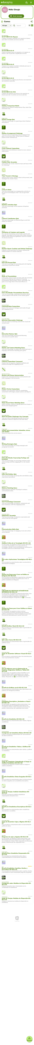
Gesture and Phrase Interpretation (13, 375)
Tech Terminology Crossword (11, 501)
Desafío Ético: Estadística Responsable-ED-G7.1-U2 (16, 854)
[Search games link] (27, 2)
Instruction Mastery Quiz (9, 334)
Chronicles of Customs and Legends (13, 232)
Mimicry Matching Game (9, 488)
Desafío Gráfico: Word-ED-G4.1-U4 (13, 626)
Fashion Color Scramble (9, 162)
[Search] (14, 25)
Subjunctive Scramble (9, 515)
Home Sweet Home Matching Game (13, 402)
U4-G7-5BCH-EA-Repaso (10, 37)
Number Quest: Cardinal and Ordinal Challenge (17, 248)
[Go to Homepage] (7, 2)
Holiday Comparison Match (10, 105)
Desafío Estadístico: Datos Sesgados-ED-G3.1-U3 (17, 777)
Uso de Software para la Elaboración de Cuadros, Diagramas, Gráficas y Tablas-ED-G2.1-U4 (16, 670)
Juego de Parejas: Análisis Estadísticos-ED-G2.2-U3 (15, 792)
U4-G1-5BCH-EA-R (8, 64)
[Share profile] (31, 21)
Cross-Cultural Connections (10, 148)
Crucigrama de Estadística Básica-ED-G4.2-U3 (16, 733)
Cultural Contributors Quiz (10, 218)
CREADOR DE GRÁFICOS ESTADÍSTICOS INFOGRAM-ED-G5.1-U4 (15, 591)
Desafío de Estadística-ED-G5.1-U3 (13, 719)
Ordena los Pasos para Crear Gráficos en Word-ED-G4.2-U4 (17, 609)
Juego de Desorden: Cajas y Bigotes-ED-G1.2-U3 (16, 822)
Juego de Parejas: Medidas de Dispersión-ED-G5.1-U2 (16, 899)
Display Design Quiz (8, 119)
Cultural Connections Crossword (12, 361)
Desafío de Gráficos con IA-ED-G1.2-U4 (14, 687)
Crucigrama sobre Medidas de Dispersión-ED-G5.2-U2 (16, 884)
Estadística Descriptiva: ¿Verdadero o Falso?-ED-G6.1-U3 (16, 702)
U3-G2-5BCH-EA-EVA (9, 92)
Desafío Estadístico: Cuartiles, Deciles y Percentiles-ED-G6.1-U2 (14, 869)
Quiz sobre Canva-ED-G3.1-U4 (11, 640)
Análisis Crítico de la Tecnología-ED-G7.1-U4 (16, 543)
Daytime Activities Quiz (9, 204)
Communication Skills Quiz (10, 529)
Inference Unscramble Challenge (12, 320)
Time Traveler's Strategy (10, 176)
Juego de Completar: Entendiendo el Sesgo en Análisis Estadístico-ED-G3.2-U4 (16, 762)
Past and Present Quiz (9, 262)
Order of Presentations (9, 276)
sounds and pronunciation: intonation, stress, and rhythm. (16, 431)
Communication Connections (11, 306)
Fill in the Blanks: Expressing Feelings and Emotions (15, 458)
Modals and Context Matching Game (13, 347)
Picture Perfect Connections (11, 389)
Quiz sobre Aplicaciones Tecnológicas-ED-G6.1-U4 (17, 560)
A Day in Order (6, 189)
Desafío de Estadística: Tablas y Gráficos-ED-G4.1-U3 (16, 747)
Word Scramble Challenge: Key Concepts (15, 416)
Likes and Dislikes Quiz (9, 474)
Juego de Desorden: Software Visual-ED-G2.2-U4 (16, 654)
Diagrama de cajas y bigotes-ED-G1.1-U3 (15, 837)
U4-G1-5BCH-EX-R (8, 78)
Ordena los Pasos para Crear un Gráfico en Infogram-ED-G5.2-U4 (15, 575)
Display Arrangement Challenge (12, 133)
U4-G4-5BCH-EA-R (8, 50)
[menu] (31, 2)
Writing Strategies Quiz (9, 444)
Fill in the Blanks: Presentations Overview (15, 292)
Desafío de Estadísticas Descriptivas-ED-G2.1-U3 (17, 807)
